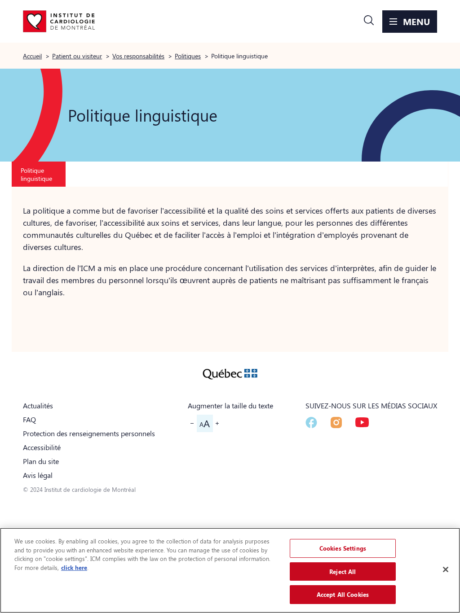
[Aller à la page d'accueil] (59, 21)
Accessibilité (42, 447)
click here (74, 567)
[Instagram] (336, 422)
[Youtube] (362, 422)
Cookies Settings (342, 548)
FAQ (29, 419)
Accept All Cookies (343, 594)
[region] (230, 570)
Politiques (188, 56)
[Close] (446, 569)
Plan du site (41, 461)
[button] (369, 21)
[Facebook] (311, 422)
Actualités (38, 405)
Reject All (342, 571)
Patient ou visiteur (77, 56)
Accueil (32, 56)
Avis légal (38, 475)
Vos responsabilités (138, 56)
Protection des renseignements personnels (89, 433)
